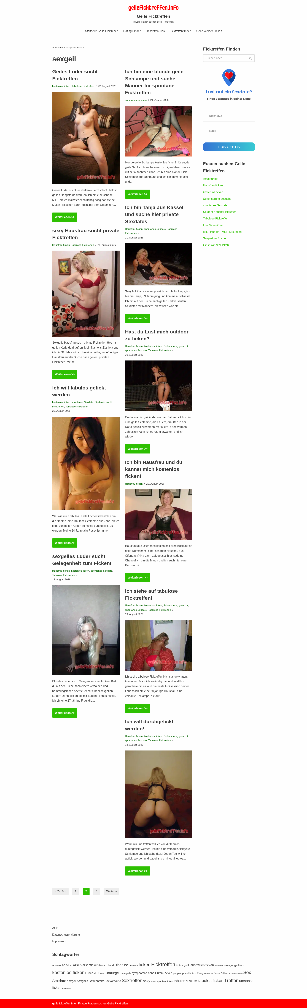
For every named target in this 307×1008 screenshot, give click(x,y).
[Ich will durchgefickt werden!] (159, 794)
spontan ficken (165, 981)
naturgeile (126, 973)
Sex (247, 972)
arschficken (90, 965)
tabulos (179, 981)
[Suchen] (251, 58)
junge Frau (237, 965)
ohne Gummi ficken (160, 973)
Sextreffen (132, 980)
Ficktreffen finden (180, 31)
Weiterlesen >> (63, 218)
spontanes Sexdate (136, 100)
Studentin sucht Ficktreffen (219, 211)
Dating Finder (132, 31)
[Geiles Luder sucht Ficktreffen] (86, 138)
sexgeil (70, 47)
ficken (144, 964)
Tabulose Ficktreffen (83, 86)
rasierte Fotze (212, 973)
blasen (102, 965)
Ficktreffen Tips (155, 31)
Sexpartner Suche (214, 238)
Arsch (77, 965)
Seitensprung (237, 973)
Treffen (231, 980)
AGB (55, 928)
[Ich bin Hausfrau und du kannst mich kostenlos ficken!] (159, 514)
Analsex (56, 965)
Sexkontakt (96, 981)
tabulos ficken (210, 980)
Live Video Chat (213, 225)
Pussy (200, 973)
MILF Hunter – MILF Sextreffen (222, 231)
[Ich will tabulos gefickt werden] (86, 463)
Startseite (57, 47)
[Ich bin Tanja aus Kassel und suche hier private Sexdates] (159, 264)
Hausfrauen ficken (201, 965)
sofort (153, 981)
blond (110, 965)
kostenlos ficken (61, 86)
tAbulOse (192, 981)
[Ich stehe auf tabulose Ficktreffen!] (159, 645)
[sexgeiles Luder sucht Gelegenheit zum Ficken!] (86, 630)
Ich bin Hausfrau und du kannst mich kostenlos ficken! (153, 469)
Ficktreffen (163, 964)
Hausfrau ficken (134, 228)
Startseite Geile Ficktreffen (101, 31)
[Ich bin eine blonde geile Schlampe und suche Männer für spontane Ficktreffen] (159, 131)
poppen (177, 973)
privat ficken (189, 973)
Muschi (103, 973)
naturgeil (113, 973)
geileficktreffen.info (64, 1003)
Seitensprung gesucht (175, 346)
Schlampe (225, 973)
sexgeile (82, 981)
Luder (89, 973)
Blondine (121, 965)
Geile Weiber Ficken (209, 31)
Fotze (179, 965)
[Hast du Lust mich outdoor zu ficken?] (159, 385)
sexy (146, 981)
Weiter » (111, 891)
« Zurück (60, 891)
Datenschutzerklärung (66, 934)
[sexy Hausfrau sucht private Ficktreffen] (86, 294)
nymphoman (139, 973)
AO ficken (67, 965)
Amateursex (210, 178)
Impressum (59, 941)
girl (185, 965)
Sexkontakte (112, 981)
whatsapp (66, 988)
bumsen (133, 965)
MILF (96, 973)
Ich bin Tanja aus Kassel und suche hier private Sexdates (154, 214)
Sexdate (59, 981)
